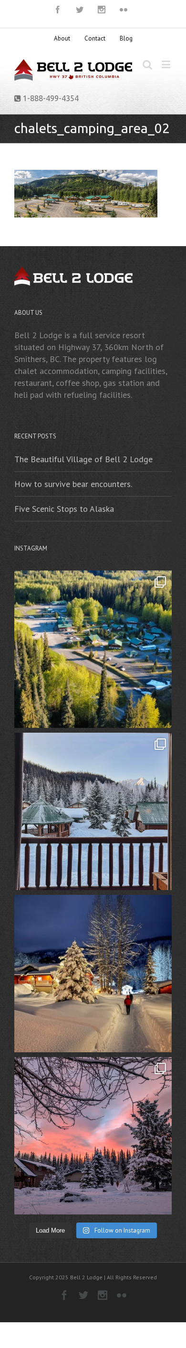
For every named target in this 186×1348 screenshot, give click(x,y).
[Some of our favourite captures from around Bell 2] (93, 811)
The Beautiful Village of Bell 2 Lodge (83, 459)
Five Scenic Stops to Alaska (64, 508)
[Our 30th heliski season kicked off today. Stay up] (93, 973)
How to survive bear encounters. (73, 483)
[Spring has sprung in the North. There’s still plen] (93, 649)
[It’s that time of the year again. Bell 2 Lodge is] (93, 1135)
